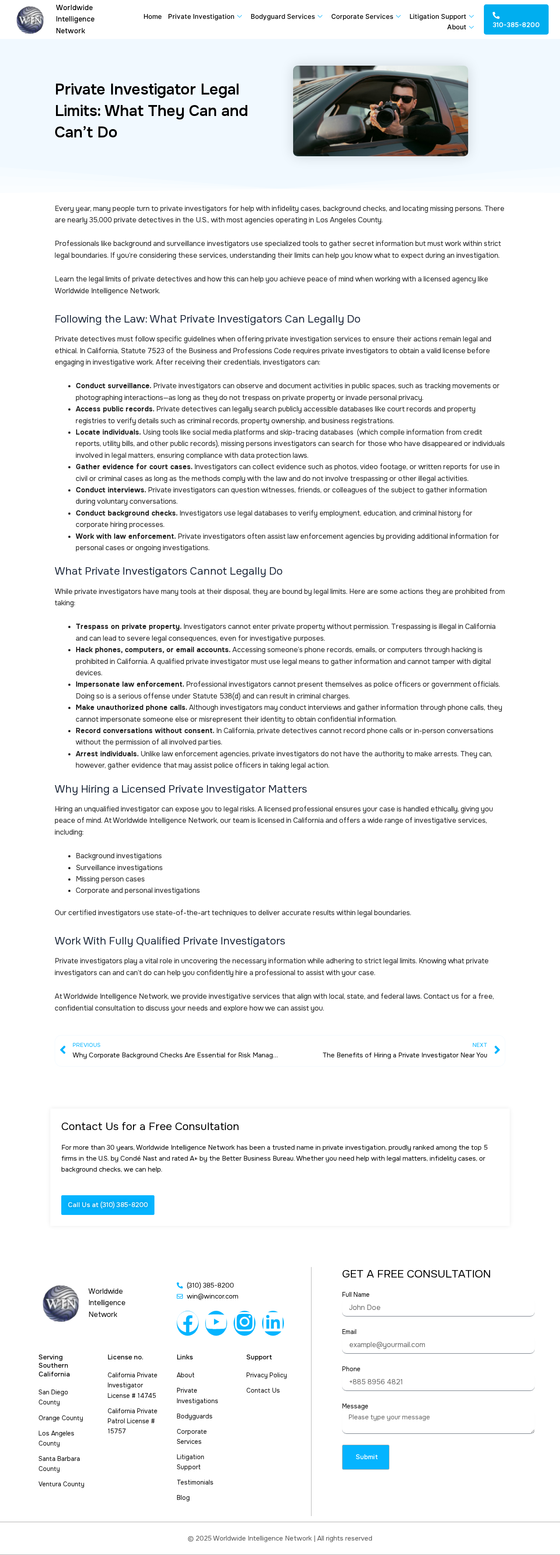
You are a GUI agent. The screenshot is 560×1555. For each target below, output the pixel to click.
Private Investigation (201, 16)
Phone (351, 1369)
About (456, 27)
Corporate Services (362, 16)
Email (349, 1332)
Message (355, 1406)
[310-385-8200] (496, 15)
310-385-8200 (516, 25)
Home (153, 16)
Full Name (356, 1295)
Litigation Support (438, 16)
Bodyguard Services (283, 16)
